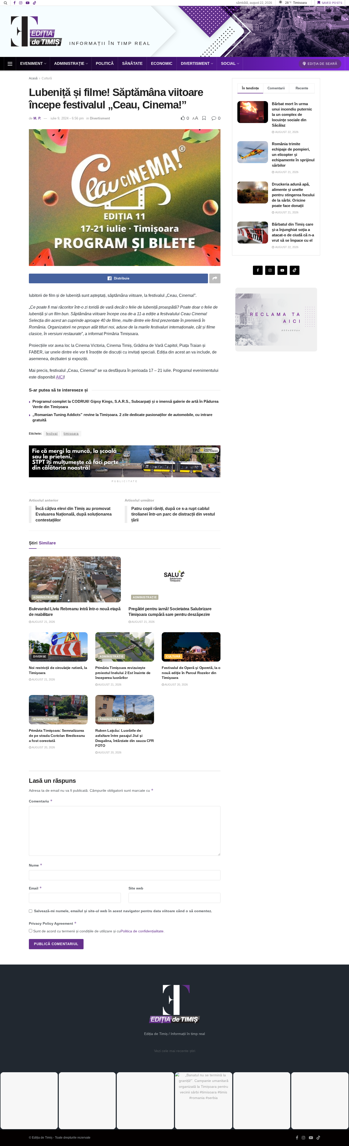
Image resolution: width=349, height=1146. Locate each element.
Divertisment (195, 63)
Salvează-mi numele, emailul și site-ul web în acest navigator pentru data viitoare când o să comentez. (123, 911)
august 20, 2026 (176, 684)
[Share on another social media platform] (214, 278)
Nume (35, 865)
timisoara (71, 433)
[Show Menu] (10, 64)
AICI (60, 377)
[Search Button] (5, 3)
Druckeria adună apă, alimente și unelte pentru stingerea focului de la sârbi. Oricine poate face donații (293, 195)
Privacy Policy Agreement (53, 923)
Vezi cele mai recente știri (174, 1051)
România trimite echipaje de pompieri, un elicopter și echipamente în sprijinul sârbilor (293, 154)
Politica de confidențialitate (142, 931)
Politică (105, 63)
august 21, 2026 (43, 621)
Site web (136, 888)
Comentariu (41, 801)
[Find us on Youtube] (27, 3)
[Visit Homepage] (36, 31)
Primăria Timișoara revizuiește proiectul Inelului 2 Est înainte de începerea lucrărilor (122, 673)
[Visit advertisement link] (124, 461)
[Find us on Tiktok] (294, 270)
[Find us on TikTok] (34, 3)
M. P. (37, 118)
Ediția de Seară (322, 64)
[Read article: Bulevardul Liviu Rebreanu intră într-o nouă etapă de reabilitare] (75, 579)
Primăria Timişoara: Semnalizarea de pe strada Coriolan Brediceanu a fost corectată (57, 735)
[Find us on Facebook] (15, 3)
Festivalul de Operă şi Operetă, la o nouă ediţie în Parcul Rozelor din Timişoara (191, 673)
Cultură (47, 78)
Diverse (39, 656)
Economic (161, 63)
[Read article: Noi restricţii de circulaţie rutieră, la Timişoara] (58, 647)
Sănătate (132, 63)
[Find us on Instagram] (20, 3)
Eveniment (31, 63)
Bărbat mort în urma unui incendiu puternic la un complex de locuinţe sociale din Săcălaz (292, 114)
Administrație (69, 63)
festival (52, 433)
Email (35, 888)
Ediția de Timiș (42, 1137)
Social (228, 63)
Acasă (33, 78)
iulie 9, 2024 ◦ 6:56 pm (67, 118)
